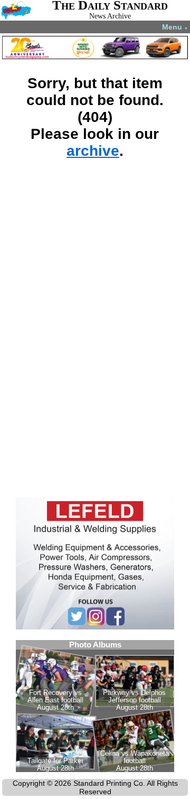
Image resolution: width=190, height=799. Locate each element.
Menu (175, 27)
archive (92, 151)
